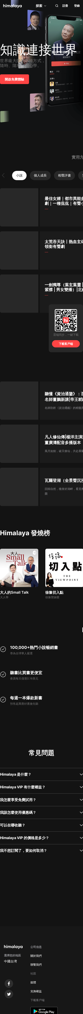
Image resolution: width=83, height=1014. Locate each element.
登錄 (77, 5)
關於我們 (36, 955)
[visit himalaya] (12, 6)
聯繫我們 (36, 964)
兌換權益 (36, 991)
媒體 (33, 982)
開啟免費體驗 (14, 79)
